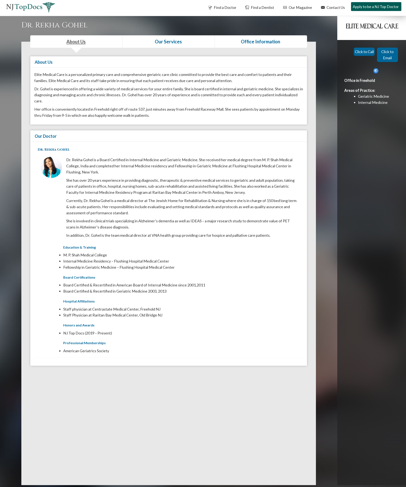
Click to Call (364, 51)
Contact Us (335, 7)
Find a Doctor (224, 7)
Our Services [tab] (168, 41)
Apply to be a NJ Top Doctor (376, 6)
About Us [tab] (76, 41)
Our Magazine (300, 7)
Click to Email (387, 54)
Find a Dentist (262, 7)
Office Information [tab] (260, 41)
